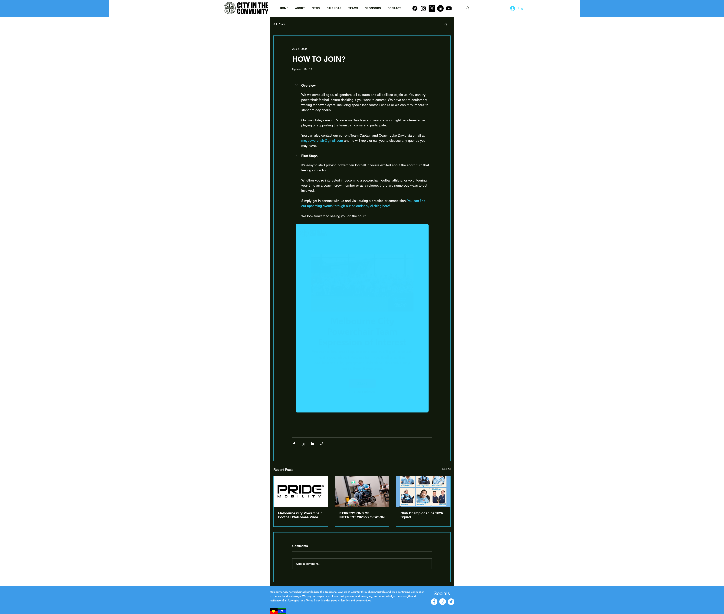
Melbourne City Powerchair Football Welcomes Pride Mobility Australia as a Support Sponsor (300, 515)
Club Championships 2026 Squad (421, 515)
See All (446, 468)
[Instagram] (423, 8)
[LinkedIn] (440, 8)
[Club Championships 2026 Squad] (423, 491)
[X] (432, 8)
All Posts (279, 24)
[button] (446, 24)
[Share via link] (322, 443)
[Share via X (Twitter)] (303, 443)
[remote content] (362, 318)
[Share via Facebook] (294, 443)
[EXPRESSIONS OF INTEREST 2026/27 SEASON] (362, 491)
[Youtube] (449, 8)
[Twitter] (451, 601)
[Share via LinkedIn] (312, 443)
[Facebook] (415, 8)
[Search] (468, 8)
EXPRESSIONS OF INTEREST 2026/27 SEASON (362, 515)
